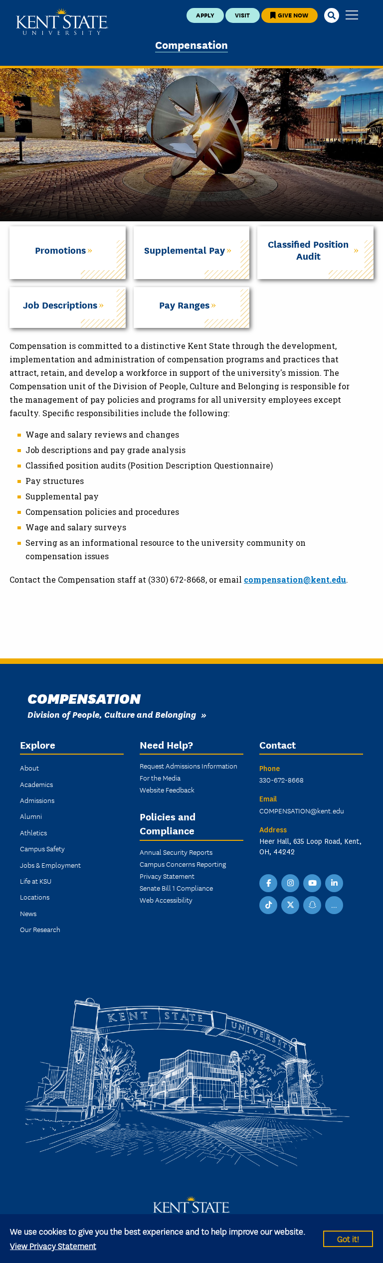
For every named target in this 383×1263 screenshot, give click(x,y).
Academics (36, 784)
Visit (242, 14)
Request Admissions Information (188, 765)
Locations (34, 896)
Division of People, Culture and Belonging (111, 714)
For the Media (160, 777)
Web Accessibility (166, 899)
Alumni (31, 815)
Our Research (40, 929)
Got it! (348, 1238)
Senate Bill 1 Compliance (176, 887)
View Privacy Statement (53, 1245)
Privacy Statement (167, 875)
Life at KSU (35, 880)
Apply (205, 14)
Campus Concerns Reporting (183, 863)
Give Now (292, 14)
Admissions (37, 799)
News (28, 913)
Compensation (191, 44)
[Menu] (352, 15)
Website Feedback (167, 789)
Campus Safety (42, 848)
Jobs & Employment (50, 864)
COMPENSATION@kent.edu (301, 810)
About (29, 767)
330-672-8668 (281, 779)
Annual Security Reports (176, 851)
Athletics (33, 832)
